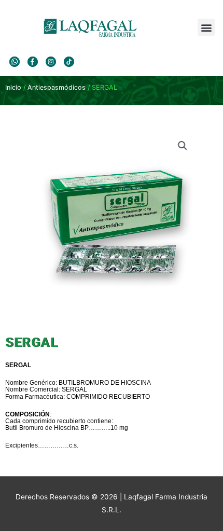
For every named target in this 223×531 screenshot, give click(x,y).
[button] (206, 27)
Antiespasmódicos (56, 87)
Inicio (13, 87)
